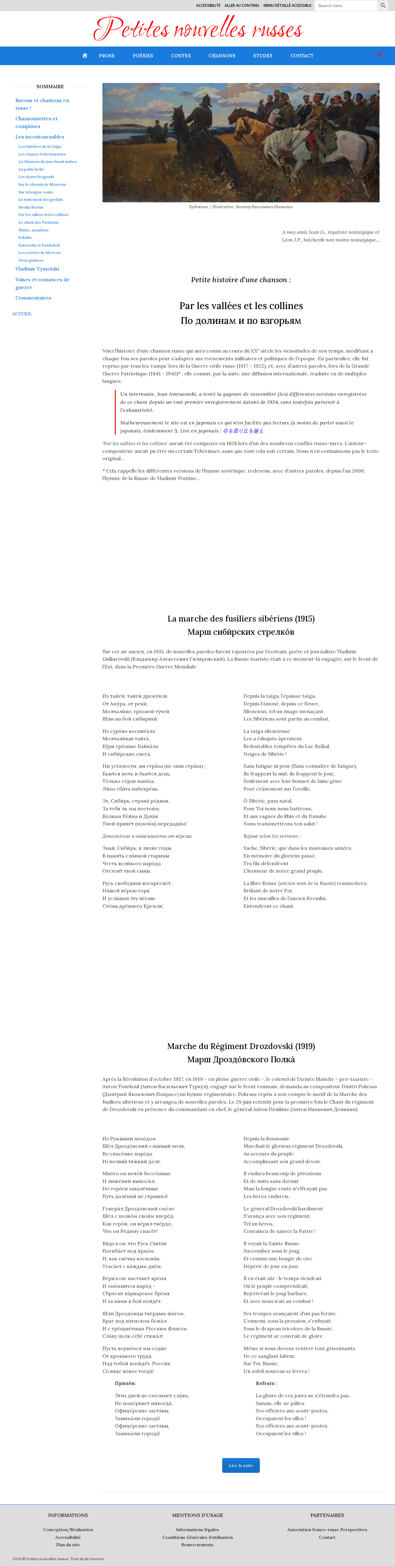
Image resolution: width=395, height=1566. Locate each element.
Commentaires (33, 298)
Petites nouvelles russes (197, 31)
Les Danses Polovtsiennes (42, 154)
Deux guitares (31, 260)
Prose (107, 56)
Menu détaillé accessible (287, 5)
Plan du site (68, 1544)
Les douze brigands (36, 177)
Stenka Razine (31, 207)
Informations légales (197, 1529)
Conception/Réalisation (68, 1529)
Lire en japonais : (222, 431)
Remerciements (197, 1544)
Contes (181, 56)
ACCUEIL (22, 313)
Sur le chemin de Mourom (42, 184)
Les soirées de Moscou (39, 252)
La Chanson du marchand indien (48, 161)
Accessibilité (208, 5)
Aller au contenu (242, 5)
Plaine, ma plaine (34, 230)
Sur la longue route (36, 192)
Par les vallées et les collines (44, 215)
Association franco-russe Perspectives (327, 1529)
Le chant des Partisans (39, 222)
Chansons (222, 56)
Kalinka (25, 237)
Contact (302, 56)
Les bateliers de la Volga (40, 146)
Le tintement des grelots (41, 199)
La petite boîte (31, 169)
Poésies (143, 56)
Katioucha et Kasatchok (39, 245)
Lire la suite (241, 1465)
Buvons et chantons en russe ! (42, 104)
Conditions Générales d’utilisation (198, 1537)
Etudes (262, 56)
